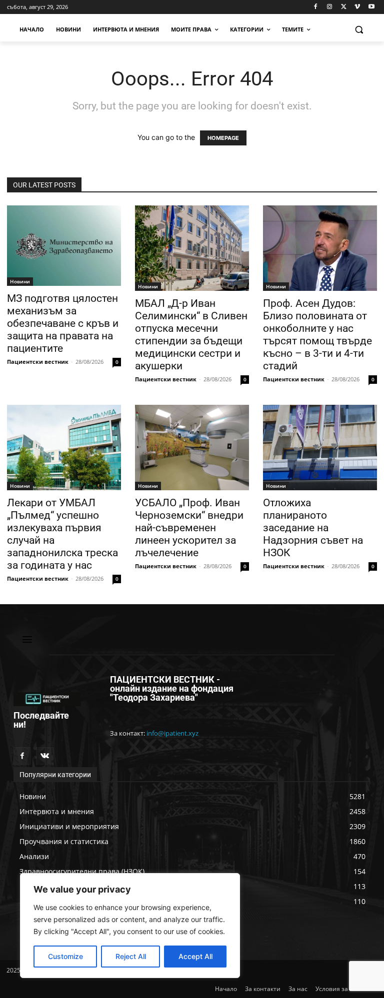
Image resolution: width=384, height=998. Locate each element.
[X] (344, 7)
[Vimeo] (357, 7)
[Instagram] (330, 7)
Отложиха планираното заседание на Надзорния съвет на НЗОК (313, 528)
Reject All (131, 956)
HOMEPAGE (223, 137)
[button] (358, 29)
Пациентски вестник (37, 361)
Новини (20, 281)
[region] (130, 925)
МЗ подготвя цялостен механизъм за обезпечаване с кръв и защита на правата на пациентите (62, 323)
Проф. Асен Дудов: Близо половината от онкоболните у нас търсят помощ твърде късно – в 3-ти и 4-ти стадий (317, 334)
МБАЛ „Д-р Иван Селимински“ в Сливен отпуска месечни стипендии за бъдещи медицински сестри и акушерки (191, 334)
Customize (65, 956)
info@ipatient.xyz (172, 733)
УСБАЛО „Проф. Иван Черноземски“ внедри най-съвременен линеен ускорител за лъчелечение (189, 528)
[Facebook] (316, 7)
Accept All (195, 956)
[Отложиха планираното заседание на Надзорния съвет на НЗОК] (320, 447)
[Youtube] (371, 7)
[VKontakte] (45, 756)
